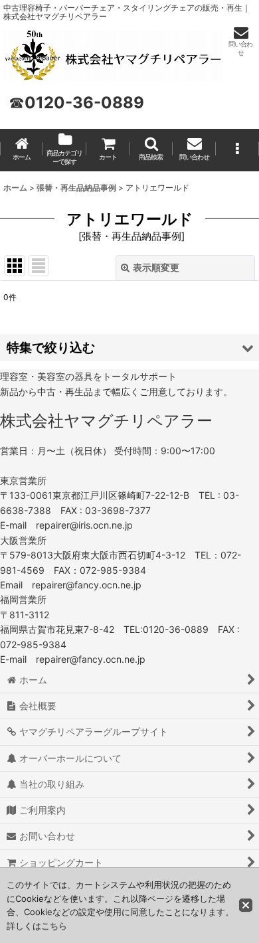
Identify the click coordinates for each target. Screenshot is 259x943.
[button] (151, 150)
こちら (54, 925)
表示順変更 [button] (156, 267)
